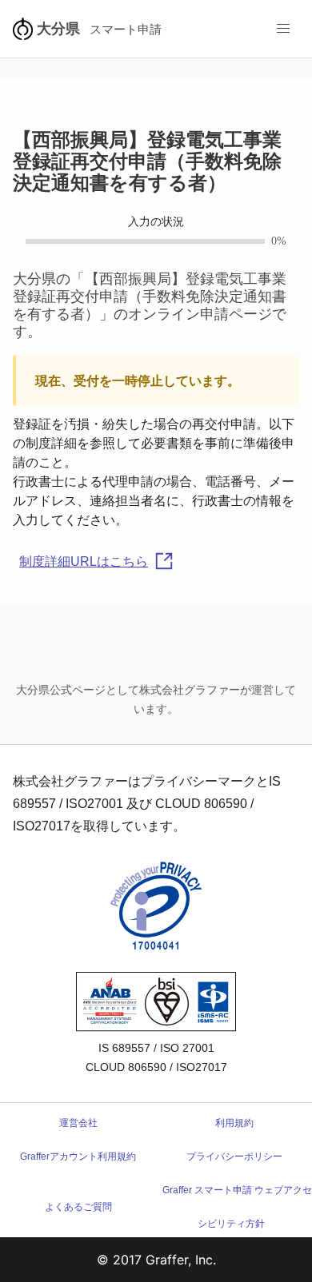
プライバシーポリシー (234, 1156)
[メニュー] (283, 28)
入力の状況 (156, 222)
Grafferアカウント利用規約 (78, 1156)
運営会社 (78, 1123)
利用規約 (234, 1123)
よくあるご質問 (78, 1206)
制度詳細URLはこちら (83, 561)
